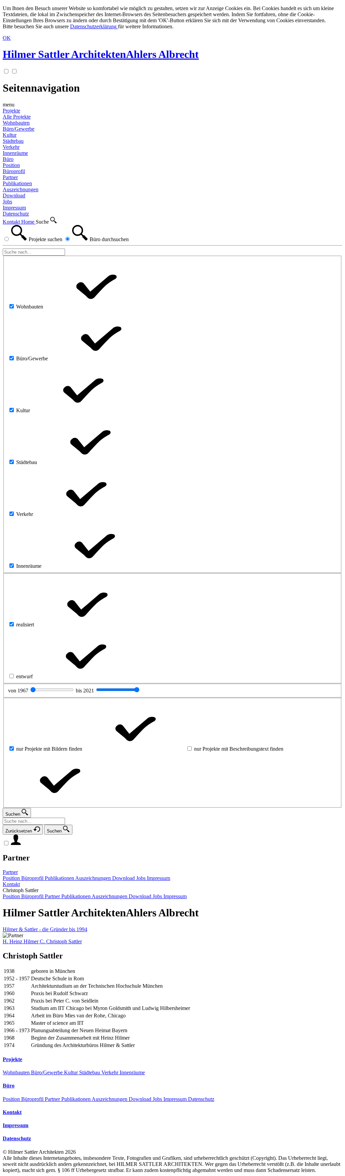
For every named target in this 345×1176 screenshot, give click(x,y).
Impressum (175, 1099)
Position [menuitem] (11, 165)
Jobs (158, 1099)
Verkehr (110, 1072)
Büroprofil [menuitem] (14, 171)
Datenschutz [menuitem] (16, 214)
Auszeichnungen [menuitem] (20, 189)
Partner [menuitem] (10, 177)
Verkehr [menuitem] (11, 147)
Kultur (71, 1072)
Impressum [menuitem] (14, 207)
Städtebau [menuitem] (13, 141)
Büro (8, 159)
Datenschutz (201, 1099)
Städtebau (90, 1072)
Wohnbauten (17, 1072)
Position (12, 1099)
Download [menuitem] (14, 195)
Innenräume (132, 1072)
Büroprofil (33, 1099)
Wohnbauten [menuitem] (16, 123)
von (19, 690)
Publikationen (76, 1099)
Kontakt (12, 222)
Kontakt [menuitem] (11, 884)
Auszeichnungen (110, 1099)
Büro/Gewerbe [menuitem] (18, 129)
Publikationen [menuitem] (17, 183)
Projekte (11, 110)
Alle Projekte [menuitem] (17, 117)
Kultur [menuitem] (10, 135)
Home (28, 222)
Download (141, 1099)
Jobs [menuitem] (7, 201)
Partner (16, 857)
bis (85, 690)
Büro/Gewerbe (47, 1072)
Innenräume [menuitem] (15, 153)
